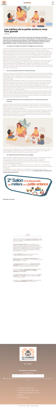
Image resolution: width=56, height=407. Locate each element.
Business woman (8, 24)
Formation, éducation (40, 24)
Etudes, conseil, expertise (23, 24)
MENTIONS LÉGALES (23, 397)
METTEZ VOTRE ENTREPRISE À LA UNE (29, 392)
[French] (25, 2)
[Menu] (53, 2)
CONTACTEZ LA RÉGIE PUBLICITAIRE (28, 390)
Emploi (15, 24)
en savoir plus (22, 271)
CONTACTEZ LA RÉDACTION (26, 388)
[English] (24, 2)
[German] (27, 2)
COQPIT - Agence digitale (32, 405)
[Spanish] (30, 2)
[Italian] (28, 2)
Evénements (32, 24)
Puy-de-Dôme (49, 24)
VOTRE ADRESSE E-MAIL (28, 373)
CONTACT (20, 395)
